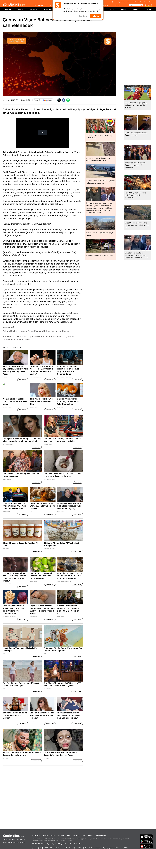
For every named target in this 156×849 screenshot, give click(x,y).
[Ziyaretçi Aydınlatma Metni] (111, 848)
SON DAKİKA (38, 5)
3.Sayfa (148, 9)
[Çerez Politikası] (78, 848)
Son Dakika (36, 835)
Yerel (83, 835)
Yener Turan (63, 212)
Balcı (46, 215)
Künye (23, 842)
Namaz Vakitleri (101, 835)
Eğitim (135, 9)
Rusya (12, 172)
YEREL (117, 5)
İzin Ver (96, 16)
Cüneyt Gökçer (19, 160)
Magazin (76, 835)
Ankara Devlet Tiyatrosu (15, 152)
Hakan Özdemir (10, 212)
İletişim (18, 842)
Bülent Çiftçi (56, 215)
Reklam (13, 842)
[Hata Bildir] (124, 848)
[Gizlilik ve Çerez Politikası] (64, 848)
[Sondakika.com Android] (146, 841)
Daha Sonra (83, 16)
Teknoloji (33, 9)
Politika (8, 9)
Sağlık (111, 9)
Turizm (123, 9)
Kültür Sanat (48, 9)
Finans (20, 9)
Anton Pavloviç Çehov (40, 152)
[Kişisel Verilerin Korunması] (93, 848)
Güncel (45, 835)
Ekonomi (61, 835)
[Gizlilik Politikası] (49, 848)
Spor (68, 835)
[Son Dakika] (14, 4)
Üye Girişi (147, 5)
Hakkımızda (6, 842)
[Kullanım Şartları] (37, 848)
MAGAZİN (104, 5)
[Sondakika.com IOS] (146, 836)
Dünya (53, 835)
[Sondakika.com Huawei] (146, 846)
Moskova (22, 189)
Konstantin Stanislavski (50, 192)
